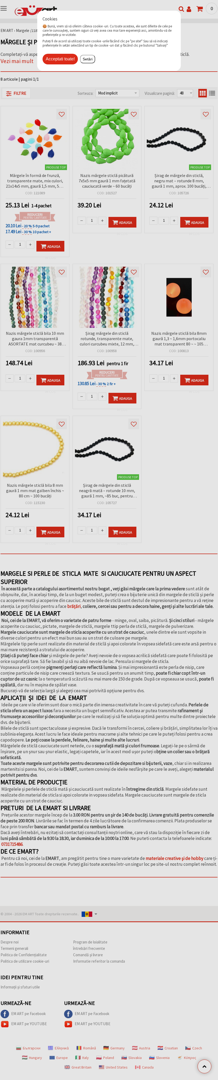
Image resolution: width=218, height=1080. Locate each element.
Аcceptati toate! (60, 59)
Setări (88, 59)
